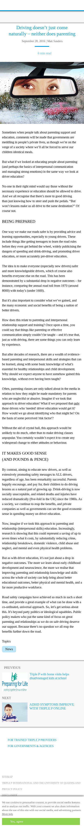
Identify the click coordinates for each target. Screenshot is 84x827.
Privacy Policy (12, 789)
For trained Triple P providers (32, 740)
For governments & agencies (31, 746)
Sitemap (7, 776)
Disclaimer (9, 795)
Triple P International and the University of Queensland (41, 783)
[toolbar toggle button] (10, 4)
